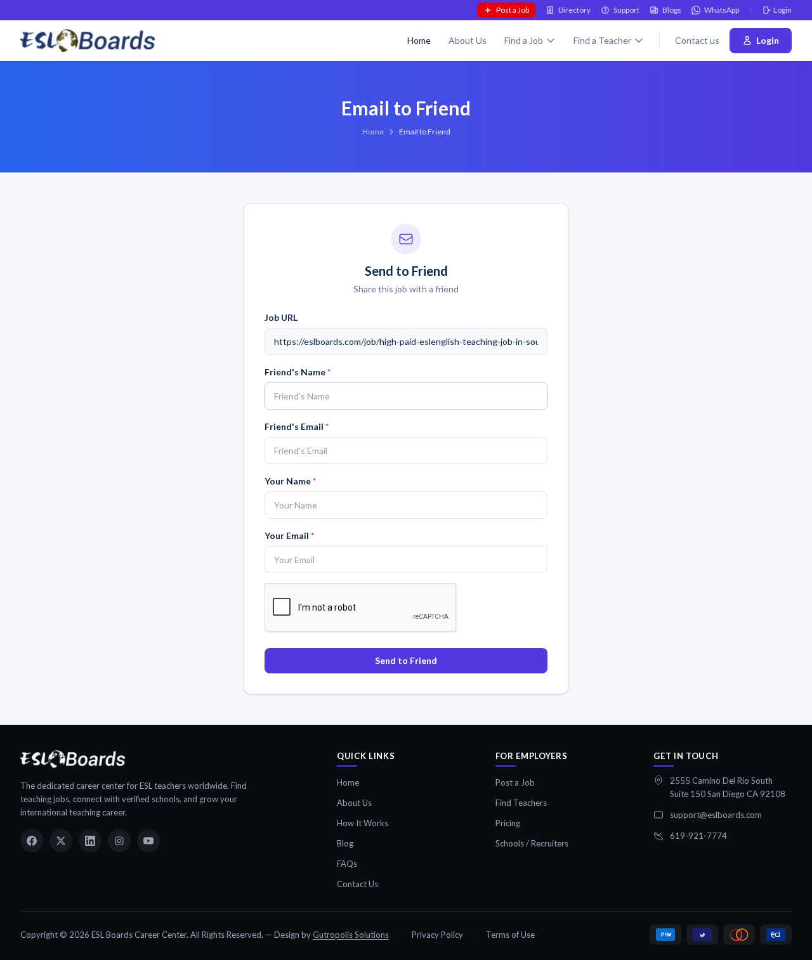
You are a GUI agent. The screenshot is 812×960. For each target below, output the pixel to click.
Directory (574, 10)
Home (419, 40)
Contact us (697, 40)
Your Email (289, 535)
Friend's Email (297, 426)
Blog (345, 843)
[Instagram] (119, 840)
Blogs (671, 10)
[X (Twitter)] (60, 840)
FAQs (347, 864)
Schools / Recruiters (531, 843)
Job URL (281, 317)
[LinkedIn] (90, 840)
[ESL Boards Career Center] (72, 759)
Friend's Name (298, 371)
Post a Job (512, 10)
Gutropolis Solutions (351, 935)
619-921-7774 (698, 836)
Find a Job (523, 40)
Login (782, 10)
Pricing (507, 823)
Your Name (290, 481)
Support (626, 10)
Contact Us (357, 884)
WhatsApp (721, 10)
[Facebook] (31, 840)
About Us (468, 40)
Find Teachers (521, 803)
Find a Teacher (602, 40)
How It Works (362, 823)
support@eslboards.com (716, 815)
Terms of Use (510, 935)
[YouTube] (148, 840)
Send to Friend (406, 660)
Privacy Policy (437, 935)
